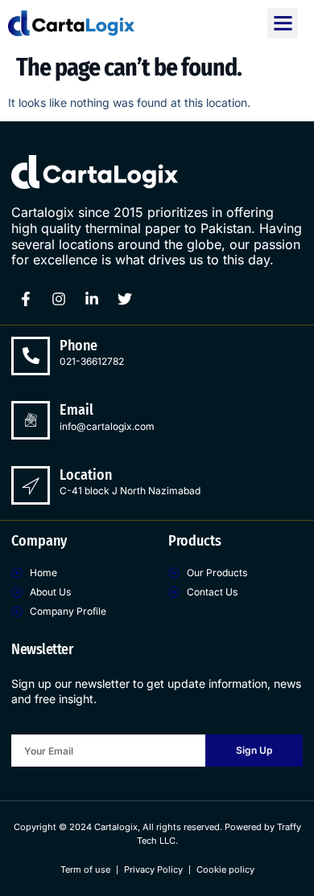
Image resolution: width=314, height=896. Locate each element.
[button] (282, 23)
